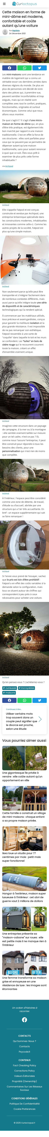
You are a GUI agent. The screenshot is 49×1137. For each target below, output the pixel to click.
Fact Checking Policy (24, 1065)
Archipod (9, 166)
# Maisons (9, 692)
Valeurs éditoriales (24, 1076)
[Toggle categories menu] (4, 4)
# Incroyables (26, 688)
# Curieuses (9, 688)
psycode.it (24, 1051)
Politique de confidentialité (25, 1103)
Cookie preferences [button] (24, 1109)
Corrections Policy (24, 1070)
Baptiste (16, 30)
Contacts (24, 1046)
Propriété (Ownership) (24, 1081)
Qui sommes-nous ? (24, 1041)
